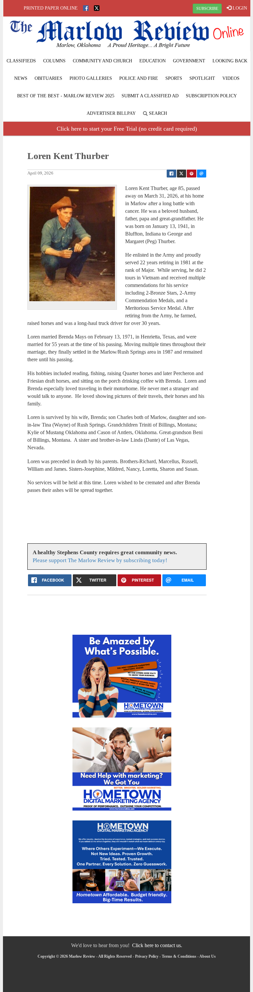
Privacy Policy (146, 956)
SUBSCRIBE (207, 8)
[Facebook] (85, 8)
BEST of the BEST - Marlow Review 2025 (65, 95)
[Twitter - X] (96, 8)
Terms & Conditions (179, 956)
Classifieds (21, 60)
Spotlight (202, 78)
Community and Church (102, 60)
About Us (207, 956)
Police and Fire (138, 78)
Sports (173, 78)
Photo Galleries (91, 78)
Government (189, 60)
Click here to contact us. (157, 945)
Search (157, 113)
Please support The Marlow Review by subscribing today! (100, 560)
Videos (230, 78)
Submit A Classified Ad (150, 95)
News (20, 78)
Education (152, 60)
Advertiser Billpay (111, 113)
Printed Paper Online (51, 8)
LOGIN (239, 8)
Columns (54, 60)
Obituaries (48, 78)
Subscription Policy (211, 95)
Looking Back (229, 60)
